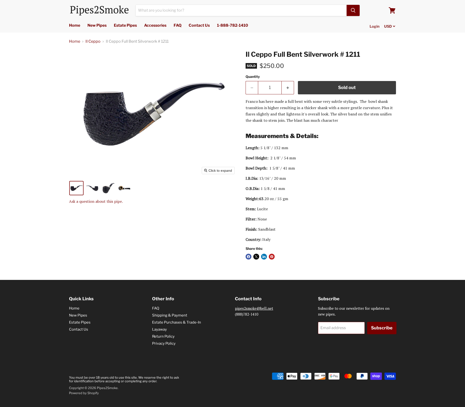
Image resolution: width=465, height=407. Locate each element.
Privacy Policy (164, 343)
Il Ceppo (93, 41)
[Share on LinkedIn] (264, 257)
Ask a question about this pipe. (96, 201)
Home (74, 25)
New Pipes (97, 25)
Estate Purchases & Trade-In (176, 322)
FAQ (177, 25)
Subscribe (382, 327)
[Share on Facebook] (248, 257)
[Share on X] (256, 257)
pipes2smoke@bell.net (254, 308)
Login (375, 26)
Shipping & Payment (169, 315)
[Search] (353, 10)
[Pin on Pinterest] (272, 257)
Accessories (155, 25)
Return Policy (163, 336)
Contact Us (199, 25)
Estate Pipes (125, 25)
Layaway (159, 329)
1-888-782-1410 (232, 25)
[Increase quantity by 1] (288, 87)
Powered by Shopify (84, 393)
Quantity (253, 77)
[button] (76, 188)
